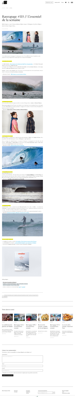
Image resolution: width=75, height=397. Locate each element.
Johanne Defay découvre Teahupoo (17, 145)
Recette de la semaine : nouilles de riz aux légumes (43, 326)
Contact (15, 391)
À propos (16, 390)
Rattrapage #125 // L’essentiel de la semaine (19, 326)
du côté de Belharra (30, 174)
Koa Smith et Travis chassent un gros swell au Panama (26, 241)
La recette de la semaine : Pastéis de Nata (67, 326)
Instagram (28, 390)
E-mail (3, 368)
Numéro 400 (57, 2)
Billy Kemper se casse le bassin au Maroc (18, 74)
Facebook (28, 391)
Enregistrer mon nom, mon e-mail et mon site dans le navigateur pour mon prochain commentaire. (20, 372)
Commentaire (4, 354)
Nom (3, 363)
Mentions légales (65, 390)
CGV (63, 391)
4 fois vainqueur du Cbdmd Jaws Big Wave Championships (21, 64)
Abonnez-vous (49, 2)
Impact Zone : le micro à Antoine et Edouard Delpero (17, 109)
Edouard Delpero (21, 295)
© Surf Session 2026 (6, 390)
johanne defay (35, 295)
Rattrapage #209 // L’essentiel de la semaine (31, 326)
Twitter (27, 393)
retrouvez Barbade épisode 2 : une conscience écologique (25, 242)
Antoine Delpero (8, 295)
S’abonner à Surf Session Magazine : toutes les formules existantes (15, 283)
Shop (62, 2)
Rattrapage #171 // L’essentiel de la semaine (55, 326)
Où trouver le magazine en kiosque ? (10, 282)
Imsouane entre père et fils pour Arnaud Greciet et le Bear (18, 212)
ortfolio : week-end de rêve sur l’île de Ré (16, 179)
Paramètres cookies (66, 393)
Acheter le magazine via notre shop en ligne (11, 284)
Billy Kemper (14, 295)
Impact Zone (28, 295)
